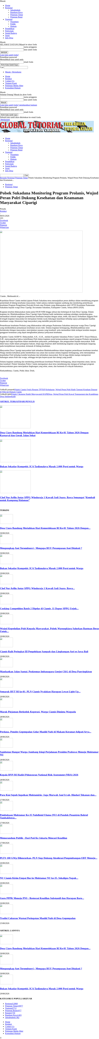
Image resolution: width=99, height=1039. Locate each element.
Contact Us (9, 81)
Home (7, 5)
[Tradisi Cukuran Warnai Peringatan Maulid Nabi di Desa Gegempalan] (6, 913)
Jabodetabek (15, 10)
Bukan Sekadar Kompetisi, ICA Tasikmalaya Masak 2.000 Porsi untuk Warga (41, 466)
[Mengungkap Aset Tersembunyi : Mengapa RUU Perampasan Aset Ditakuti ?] (6, 543)
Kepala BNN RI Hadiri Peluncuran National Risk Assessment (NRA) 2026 (39, 774)
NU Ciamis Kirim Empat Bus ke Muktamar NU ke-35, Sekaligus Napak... (39, 878)
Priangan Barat (16, 17)
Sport (7, 35)
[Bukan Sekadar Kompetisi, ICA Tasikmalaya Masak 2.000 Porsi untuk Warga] (15, 461)
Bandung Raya (16, 12)
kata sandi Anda (30, 50)
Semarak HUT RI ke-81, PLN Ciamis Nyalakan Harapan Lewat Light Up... (40, 691)
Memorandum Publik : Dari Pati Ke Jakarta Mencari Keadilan (33, 838)
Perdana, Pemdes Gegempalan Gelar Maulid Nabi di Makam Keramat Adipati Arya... (45, 731)
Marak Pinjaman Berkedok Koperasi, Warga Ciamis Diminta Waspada (38, 711)
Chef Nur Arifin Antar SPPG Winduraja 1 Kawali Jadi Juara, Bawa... (37, 588)
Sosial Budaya (11, 33)
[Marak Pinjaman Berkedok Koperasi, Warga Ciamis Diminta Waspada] (6, 707)
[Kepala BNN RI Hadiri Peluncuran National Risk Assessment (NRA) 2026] (6, 770)
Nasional (8, 19)
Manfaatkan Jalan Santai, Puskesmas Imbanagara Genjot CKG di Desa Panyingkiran (46, 671)
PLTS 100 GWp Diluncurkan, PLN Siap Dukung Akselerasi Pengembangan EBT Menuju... (48, 858)
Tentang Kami (11, 83)
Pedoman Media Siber (14, 85)
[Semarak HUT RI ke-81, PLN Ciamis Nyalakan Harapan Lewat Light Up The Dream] (6, 687)
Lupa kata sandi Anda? (9, 55)
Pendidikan (9, 28)
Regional (9, 8)
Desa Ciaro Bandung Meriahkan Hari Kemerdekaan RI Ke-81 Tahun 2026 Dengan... (45, 528)
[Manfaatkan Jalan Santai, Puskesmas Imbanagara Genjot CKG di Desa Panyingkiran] (6, 666)
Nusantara (14, 22)
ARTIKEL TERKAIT (10, 401)
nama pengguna (30, 47)
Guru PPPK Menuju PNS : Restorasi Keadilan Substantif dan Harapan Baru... (42, 898)
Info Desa (9, 38)
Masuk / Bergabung (13, 72)
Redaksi (8, 79)
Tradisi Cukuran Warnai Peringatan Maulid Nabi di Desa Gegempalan (38, 918)
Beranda (3, 178)
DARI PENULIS (27, 401)
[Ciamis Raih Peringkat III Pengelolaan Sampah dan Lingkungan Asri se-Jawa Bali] (6, 646)
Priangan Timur (16, 15)
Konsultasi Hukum (12, 88)
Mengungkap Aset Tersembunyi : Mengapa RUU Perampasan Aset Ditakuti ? (41, 548)
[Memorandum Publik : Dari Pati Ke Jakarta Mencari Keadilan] (6, 833)
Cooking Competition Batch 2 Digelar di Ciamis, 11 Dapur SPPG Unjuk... (39, 608)
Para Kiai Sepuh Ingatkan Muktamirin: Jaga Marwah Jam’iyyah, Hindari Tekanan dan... (48, 795)
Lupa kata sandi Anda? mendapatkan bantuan (18, 105)
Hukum (13, 26)
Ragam (10, 1013)
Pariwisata (9, 31)
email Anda (28, 62)
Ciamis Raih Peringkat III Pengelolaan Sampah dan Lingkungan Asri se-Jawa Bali (44, 651)
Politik (13, 24)
